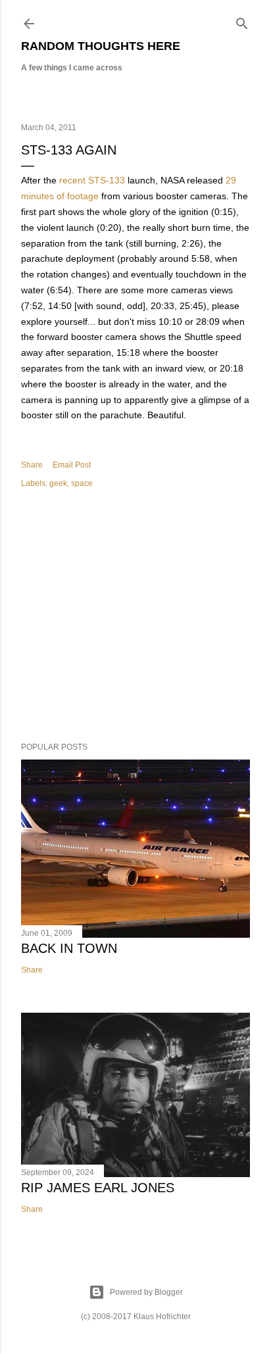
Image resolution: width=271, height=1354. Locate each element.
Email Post (72, 465)
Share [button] (32, 465)
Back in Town (69, 948)
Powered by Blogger (146, 1292)
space (82, 483)
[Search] (242, 21)
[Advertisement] (135, 617)
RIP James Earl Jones (97, 1187)
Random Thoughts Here (100, 46)
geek (58, 483)
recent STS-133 (92, 180)
